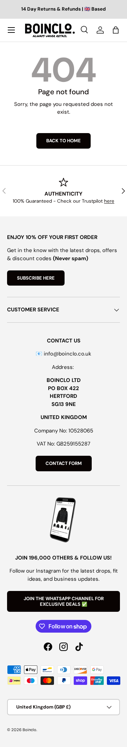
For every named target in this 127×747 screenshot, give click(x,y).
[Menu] (11, 30)
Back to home (63, 141)
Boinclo (29, 729)
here (109, 201)
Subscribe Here (36, 278)
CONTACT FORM (64, 463)
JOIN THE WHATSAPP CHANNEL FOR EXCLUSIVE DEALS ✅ (64, 601)
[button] (115, 30)
